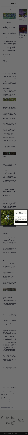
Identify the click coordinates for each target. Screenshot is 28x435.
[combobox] (16, 217)
